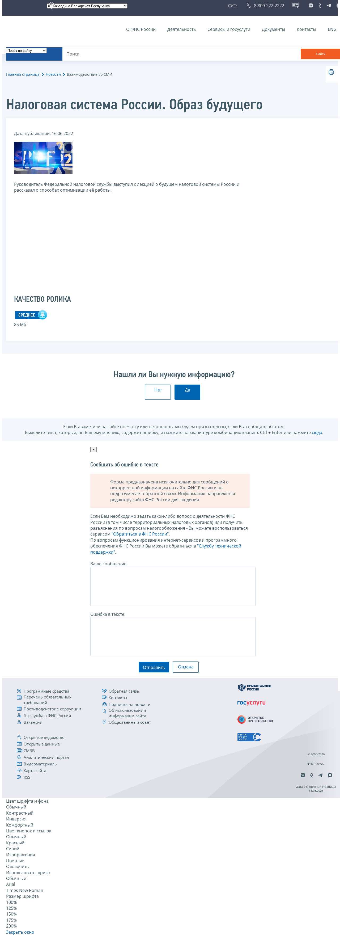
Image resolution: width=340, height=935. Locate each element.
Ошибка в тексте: (107, 614)
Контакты (306, 29)
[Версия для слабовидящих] (233, 6)
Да (187, 390)
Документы (273, 29)
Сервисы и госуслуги (228, 29)
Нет (158, 390)
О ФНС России (141, 29)
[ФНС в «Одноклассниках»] (320, 6)
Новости (53, 74)
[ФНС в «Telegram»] (329, 6)
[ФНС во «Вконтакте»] (311, 6)
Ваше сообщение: (109, 564)
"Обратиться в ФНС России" (140, 534)
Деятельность (181, 29)
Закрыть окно (20, 932)
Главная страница (23, 74)
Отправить (154, 667)
